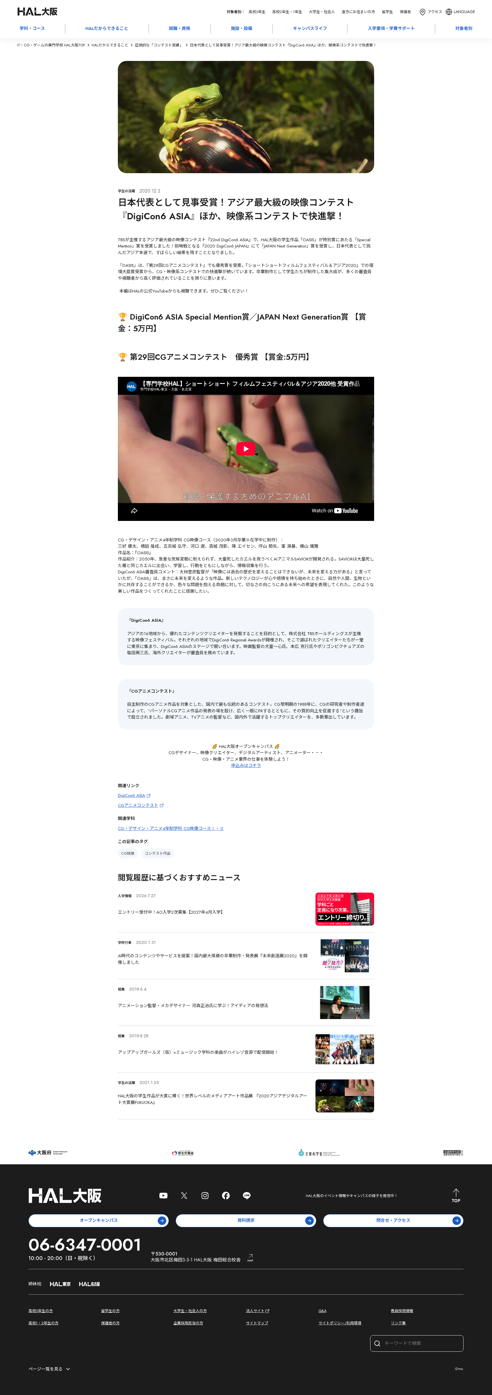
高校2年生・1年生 (287, 12)
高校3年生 (257, 12)
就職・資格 (179, 28)
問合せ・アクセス (393, 1220)
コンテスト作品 (158, 853)
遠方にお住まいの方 (358, 12)
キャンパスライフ (310, 28)
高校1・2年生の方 (43, 1323)
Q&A (323, 1311)
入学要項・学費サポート (391, 28)
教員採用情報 (402, 1311)
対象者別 (463, 28)
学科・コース (32, 28)
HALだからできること (106, 28)
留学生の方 (110, 1311)
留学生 (387, 12)
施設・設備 (241, 28)
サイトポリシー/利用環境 (340, 1323)
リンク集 (398, 1323)
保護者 (405, 12)
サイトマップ (257, 1323)
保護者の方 (110, 1323)
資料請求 (246, 1220)
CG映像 (127, 853)
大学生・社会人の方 (190, 1311)
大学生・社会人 (322, 12)
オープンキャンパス (99, 1220)
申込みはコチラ (246, 765)
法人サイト (255, 1311)
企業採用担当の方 (188, 1323)
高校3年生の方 (40, 1311)
